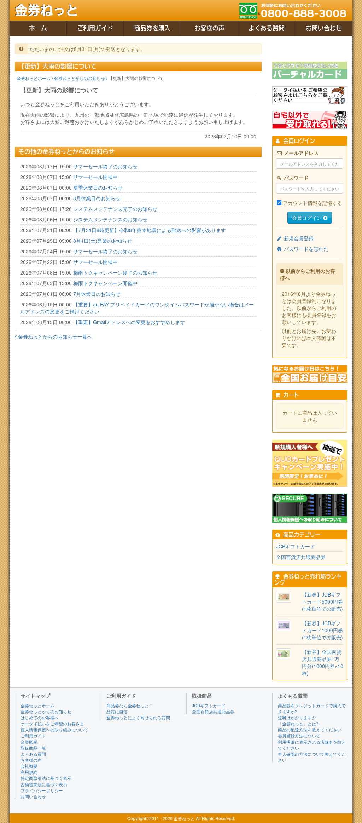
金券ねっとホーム (34, 78)
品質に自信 (117, 711)
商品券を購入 (152, 28)
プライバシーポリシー (42, 790)
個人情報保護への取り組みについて (54, 729)
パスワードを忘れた (305, 248)
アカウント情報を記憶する (312, 202)
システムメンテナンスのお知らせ (110, 219)
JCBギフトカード (295, 546)
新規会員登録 (298, 238)
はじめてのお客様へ (40, 717)
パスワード (295, 177)
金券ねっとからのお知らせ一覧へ (54, 336)
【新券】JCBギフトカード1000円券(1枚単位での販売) (322, 630)
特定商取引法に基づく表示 (46, 778)
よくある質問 (267, 28)
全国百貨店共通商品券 (301, 556)
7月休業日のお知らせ (97, 293)
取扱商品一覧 (33, 748)
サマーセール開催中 (95, 176)
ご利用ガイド (95, 28)
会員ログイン (307, 217)
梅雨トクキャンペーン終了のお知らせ (115, 272)
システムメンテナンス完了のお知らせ (115, 208)
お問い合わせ (324, 28)
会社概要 (29, 766)
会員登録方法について (299, 735)
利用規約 (29, 772)
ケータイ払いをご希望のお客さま (52, 723)
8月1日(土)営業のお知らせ (102, 240)
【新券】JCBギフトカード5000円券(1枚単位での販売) (322, 601)
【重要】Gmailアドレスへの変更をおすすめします (129, 322)
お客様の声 (209, 28)
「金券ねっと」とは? (298, 723)
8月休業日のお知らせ (97, 198)
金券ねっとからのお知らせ (80, 78)
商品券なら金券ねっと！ (129, 705)
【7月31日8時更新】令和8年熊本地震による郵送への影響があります (149, 230)
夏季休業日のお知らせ (98, 187)
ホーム (38, 28)
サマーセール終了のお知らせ (105, 166)
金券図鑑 (29, 742)
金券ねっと (46, 10)
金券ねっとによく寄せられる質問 (138, 717)
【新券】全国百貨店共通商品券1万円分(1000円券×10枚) (322, 662)
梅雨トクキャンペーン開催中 (105, 283)
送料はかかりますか (297, 717)
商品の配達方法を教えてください (309, 729)
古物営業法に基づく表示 (44, 784)
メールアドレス (300, 152)
